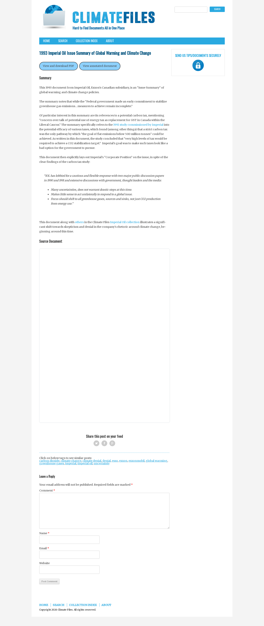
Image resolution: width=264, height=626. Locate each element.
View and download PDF (58, 66)
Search (62, 40)
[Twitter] (96, 443)
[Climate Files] (53, 18)
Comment (47, 490)
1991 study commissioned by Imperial (138, 124)
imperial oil (85, 463)
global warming (156, 460)
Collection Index (87, 40)
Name (44, 533)
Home (46, 40)
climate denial (92, 460)
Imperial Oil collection (125, 222)
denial (106, 460)
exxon (123, 460)
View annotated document (100, 66)
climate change (71, 460)
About (110, 40)
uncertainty (102, 463)
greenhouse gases (51, 463)
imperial (70, 463)
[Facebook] (104, 443)
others (79, 222)
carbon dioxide (49, 460)
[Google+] (112, 443)
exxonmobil (137, 460)
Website (44, 563)
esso (115, 460)
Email (44, 548)
